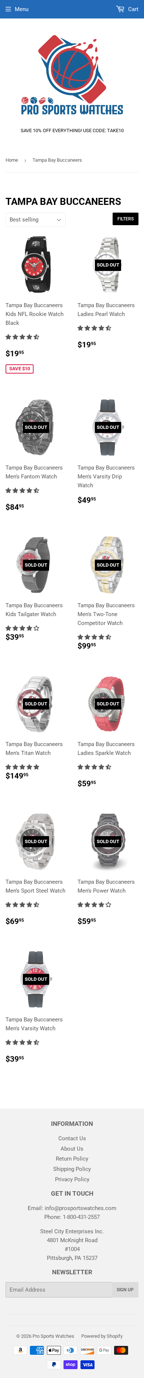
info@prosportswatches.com (80, 1208)
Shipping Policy (72, 1169)
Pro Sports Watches (53, 1336)
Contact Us (72, 1138)
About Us (72, 1148)
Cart (132, 9)
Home (12, 160)
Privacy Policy (72, 1179)
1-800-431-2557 (81, 1217)
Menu (21, 9)
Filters (125, 218)
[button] (23, 337)
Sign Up (125, 1289)
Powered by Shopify (102, 1336)
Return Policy (72, 1158)
